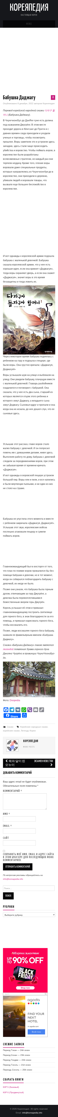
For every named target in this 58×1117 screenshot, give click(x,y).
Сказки (10, 727)
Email (7, 826)
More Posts (29, 747)
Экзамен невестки (43, 761)
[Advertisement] (29, 58)
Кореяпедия (29, 8)
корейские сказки (11, 730)
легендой (8, 649)
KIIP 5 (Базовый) (11, 1087)
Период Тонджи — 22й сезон (17, 1060)
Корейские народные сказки (34, 727)
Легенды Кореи (28, 730)
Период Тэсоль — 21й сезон (17, 1065)
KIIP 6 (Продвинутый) (13, 1092)
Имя (6, 814)
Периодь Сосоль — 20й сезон (17, 1070)
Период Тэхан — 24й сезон (16, 1050)
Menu (29, 24)
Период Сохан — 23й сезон (16, 1055)
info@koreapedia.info (13, 879)
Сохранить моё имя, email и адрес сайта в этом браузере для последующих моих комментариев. (28, 857)
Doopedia (15, 700)
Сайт (6, 838)
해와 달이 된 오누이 (15, 763)
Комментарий (12, 791)
